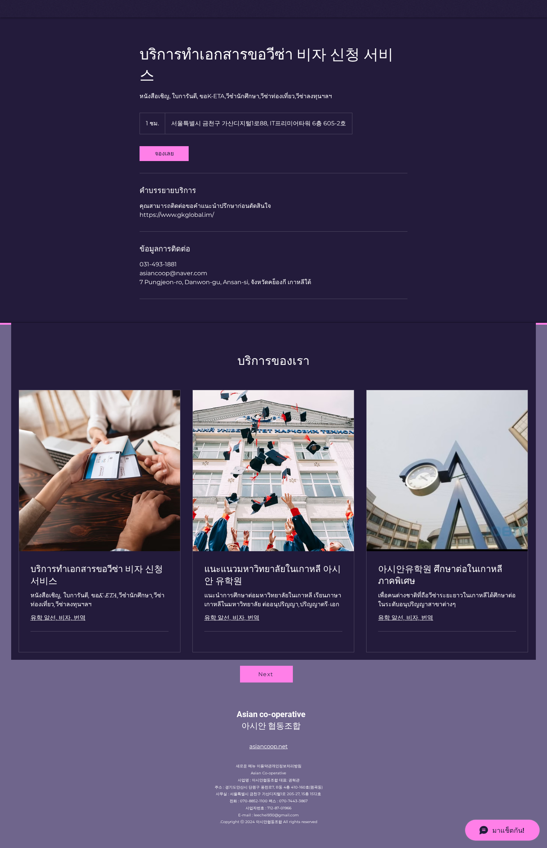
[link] (164, 153)
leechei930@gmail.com (276, 815)
